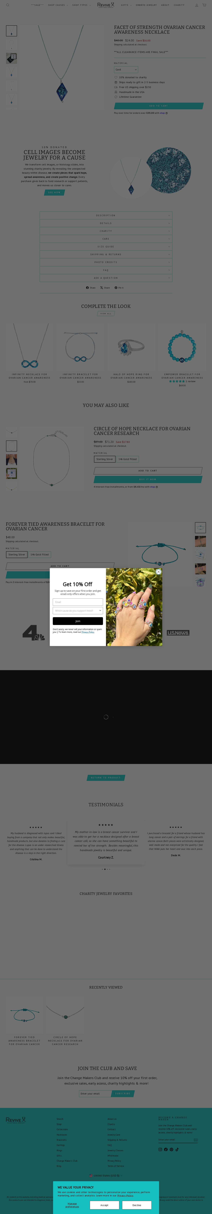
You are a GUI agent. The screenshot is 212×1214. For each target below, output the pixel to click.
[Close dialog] (158, 571)
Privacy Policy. (125, 1195)
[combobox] (77, 610)
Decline (136, 1205)
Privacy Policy (88, 632)
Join (78, 621)
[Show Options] (100, 610)
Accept (104, 1205)
